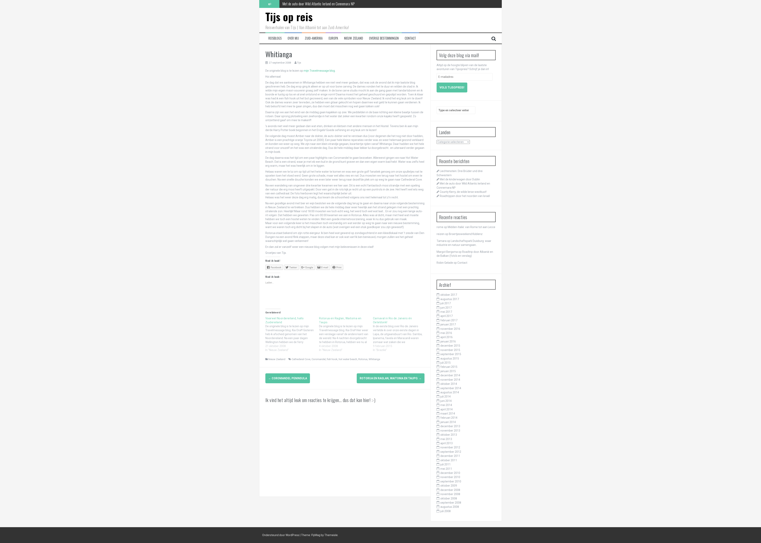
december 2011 (450, 455)
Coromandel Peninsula (287, 378)
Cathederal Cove (301, 359)
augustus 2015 (449, 358)
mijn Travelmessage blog (319, 70)
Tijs (299, 62)
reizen (441, 234)
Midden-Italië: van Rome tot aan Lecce (471, 227)
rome (440, 227)
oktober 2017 (448, 294)
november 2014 (450, 379)
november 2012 (450, 447)
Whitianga (374, 359)
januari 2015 (448, 371)
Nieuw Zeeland (353, 38)
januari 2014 (448, 422)
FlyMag (315, 535)
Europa (333, 38)
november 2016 (450, 328)
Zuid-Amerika (314, 38)
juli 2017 (445, 303)
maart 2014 (447, 413)
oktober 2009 (448, 485)
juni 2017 (446, 307)
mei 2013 (446, 439)
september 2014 (450, 388)
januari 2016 (448, 341)
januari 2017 (448, 324)
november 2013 (450, 430)
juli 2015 (445, 362)
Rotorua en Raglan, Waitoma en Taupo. (391, 378)
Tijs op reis (289, 16)
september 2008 (450, 502)
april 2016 (446, 337)
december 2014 (450, 375)
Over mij (293, 38)
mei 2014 (446, 405)
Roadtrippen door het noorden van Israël (465, 196)
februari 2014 (448, 417)
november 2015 (450, 350)
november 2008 (450, 494)
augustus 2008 (449, 506)
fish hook (332, 359)
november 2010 (450, 477)
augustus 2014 (449, 392)
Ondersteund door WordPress (281, 535)
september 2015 (450, 354)
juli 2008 (445, 511)
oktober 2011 (448, 460)
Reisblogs (275, 38)
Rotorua (362, 359)
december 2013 (450, 426)
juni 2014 (446, 400)
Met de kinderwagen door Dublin (460, 179)
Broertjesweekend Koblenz (466, 234)
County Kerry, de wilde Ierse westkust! (307, 5)
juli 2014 (445, 396)
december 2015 (450, 345)
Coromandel (319, 359)
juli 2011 (445, 464)
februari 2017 (448, 320)
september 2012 (450, 451)
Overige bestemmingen (384, 38)
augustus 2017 (449, 299)
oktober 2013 (448, 434)
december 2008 (450, 490)
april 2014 (446, 409)
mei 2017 (446, 311)
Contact (410, 38)
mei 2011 (446, 468)
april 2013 (446, 443)
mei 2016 (446, 333)
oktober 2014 (448, 383)
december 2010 (450, 473)
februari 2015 (448, 366)
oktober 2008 (448, 498)
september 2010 (450, 481)
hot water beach (348, 359)
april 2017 (446, 316)
